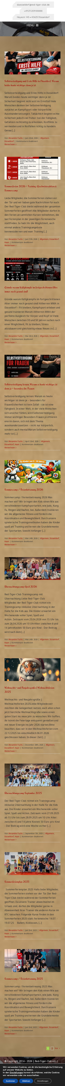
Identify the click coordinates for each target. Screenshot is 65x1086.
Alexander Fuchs (15, 138)
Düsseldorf (9, 141)
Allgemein (44, 138)
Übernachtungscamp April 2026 (21, 586)
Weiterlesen (10, 144)
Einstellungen (16, 1072)
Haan (7, 242)
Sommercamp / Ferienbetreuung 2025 (24, 978)
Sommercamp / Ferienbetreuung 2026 (24, 489)
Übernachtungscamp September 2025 (23, 793)
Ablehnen (26, 1081)
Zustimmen (10, 1081)
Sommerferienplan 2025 (17, 881)
